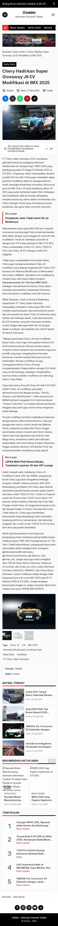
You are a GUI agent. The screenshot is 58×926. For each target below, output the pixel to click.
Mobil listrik (8, 654)
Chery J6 (14, 645)
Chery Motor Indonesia (28, 563)
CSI (23, 645)
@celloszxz (34, 555)
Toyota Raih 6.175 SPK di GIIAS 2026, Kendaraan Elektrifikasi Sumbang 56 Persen (34, 839)
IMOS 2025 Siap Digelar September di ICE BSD (26, 800)
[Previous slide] (50, 761)
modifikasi (22, 654)
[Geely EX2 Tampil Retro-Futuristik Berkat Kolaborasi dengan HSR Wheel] (13, 696)
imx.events (8, 566)
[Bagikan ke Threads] (34, 99)
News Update (17, 27)
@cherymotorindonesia (14, 555)
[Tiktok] (40, 907)
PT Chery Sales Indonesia (16, 659)
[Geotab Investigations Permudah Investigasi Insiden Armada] (13, 748)
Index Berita (19, 897)
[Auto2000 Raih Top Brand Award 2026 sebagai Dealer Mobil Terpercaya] (13, 713)
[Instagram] (23, 907)
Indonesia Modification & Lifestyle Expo (22, 650)
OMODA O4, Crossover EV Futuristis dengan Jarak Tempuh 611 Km (39, 729)
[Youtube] (34, 907)
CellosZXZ (18, 570)
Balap (19, 857)
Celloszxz (46, 563)
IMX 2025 (32, 645)
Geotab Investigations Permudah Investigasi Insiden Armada (38, 746)
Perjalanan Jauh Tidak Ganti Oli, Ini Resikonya (26, 220)
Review (48, 27)
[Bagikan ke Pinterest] (27, 99)
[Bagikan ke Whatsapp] (20, 99)
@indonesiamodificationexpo (17, 551)
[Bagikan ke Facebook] (5, 99)
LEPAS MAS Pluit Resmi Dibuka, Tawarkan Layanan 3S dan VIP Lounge (29, 463)
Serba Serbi (34, 27)
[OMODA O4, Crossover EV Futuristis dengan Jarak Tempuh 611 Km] (13, 731)
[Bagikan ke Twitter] (13, 99)
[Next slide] (54, 761)
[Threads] (29, 907)
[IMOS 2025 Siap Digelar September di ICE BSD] (26, 778)
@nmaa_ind (8, 559)
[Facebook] (17, 907)
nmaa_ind (25, 566)
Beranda (6, 897)
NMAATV (29, 570)
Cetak (49, 90)
